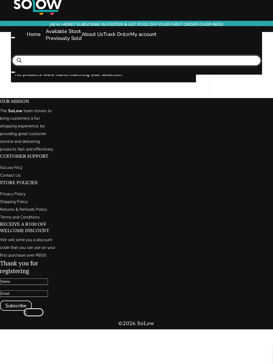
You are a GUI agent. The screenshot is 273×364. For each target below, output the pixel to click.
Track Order (116, 34)
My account (143, 34)
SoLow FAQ (11, 168)
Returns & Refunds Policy (23, 209)
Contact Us (10, 175)
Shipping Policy (14, 202)
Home (34, 34)
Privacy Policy (13, 194)
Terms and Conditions (20, 217)
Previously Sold (64, 38)
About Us (92, 34)
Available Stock (63, 31)
